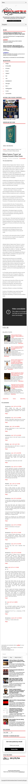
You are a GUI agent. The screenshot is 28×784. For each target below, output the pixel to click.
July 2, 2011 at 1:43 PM (16, 532)
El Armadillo (8, 66)
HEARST (7, 73)
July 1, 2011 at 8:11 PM (14, 444)
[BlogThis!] (5, 327)
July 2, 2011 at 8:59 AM (16, 498)
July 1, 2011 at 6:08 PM (14, 426)
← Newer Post (5, 398)
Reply (6, 413)
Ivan (6, 78)
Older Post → (23, 398)
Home (4, 149)
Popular (5, 657)
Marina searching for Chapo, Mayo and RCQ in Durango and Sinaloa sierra (17, 374)
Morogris (8, 83)
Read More (20, 343)
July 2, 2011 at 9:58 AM (16, 524)
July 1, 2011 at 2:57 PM (16, 406)
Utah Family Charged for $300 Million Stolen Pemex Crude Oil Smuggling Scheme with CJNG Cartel (16, 680)
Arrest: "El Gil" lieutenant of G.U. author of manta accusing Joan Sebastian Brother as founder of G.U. (17, 361)
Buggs (7, 63)
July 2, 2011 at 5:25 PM (16, 543)
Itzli (6, 76)
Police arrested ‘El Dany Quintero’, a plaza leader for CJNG (17, 336)
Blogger (25, 780)
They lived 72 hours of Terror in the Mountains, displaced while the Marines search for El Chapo (17, 386)
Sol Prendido (8, 93)
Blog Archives (18, 657)
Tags (11, 657)
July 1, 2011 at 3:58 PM (16, 417)
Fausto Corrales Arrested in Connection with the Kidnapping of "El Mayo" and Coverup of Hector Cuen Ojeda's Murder (17, 691)
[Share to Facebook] (7, 327)
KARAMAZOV (9, 81)
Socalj (7, 91)
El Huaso (8, 68)
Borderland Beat (13, 780)
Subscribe (14, 749)
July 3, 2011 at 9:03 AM (16, 552)
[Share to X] (6, 327)
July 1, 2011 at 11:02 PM (16, 466)
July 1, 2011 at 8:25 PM (16, 453)
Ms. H (7, 86)
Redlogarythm (9, 88)
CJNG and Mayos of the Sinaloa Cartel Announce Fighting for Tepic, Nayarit (17, 661)
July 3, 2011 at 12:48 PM (12, 602)
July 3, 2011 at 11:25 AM (13, 567)
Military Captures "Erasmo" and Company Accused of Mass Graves (13, 155)
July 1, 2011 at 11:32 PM (14, 483)
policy (7, 57)
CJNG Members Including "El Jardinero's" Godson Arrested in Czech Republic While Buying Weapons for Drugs (16, 710)
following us (21, 771)
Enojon (7, 71)
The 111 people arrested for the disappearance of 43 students (17, 348)
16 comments (22, 158)
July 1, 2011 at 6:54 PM (16, 435)
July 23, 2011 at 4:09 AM (16, 618)
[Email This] (3, 327)
